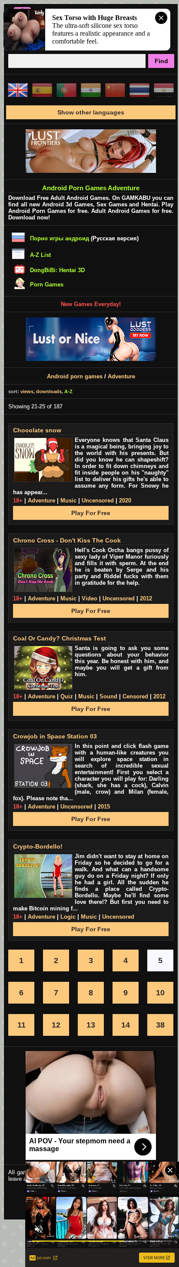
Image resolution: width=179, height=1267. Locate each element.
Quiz (66, 696)
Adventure (121, 376)
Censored (135, 696)
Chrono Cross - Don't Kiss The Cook (67, 540)
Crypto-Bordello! (38, 846)
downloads (49, 391)
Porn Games (46, 284)
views (26, 391)
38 (160, 1025)
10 (160, 992)
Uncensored (98, 500)
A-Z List (40, 255)
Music (68, 500)
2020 (125, 500)
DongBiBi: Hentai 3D (57, 270)
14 (125, 1025)
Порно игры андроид (59, 238)
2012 (146, 598)
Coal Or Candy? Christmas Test (59, 638)
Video (89, 598)
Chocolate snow (37, 430)
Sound (108, 696)
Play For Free (90, 512)
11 (21, 1025)
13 (90, 1025)
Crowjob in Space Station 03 (55, 736)
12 (56, 1025)
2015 (104, 806)
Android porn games (75, 376)
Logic (68, 916)
